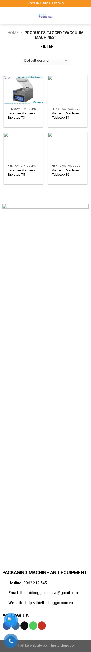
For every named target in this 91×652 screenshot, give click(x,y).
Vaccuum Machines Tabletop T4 (66, 115)
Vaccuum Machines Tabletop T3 (21, 115)
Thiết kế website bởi (45, 645)
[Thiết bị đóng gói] (45, 15)
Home (13, 33)
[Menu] (6, 16)
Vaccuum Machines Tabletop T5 (21, 172)
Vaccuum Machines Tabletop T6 (66, 172)
